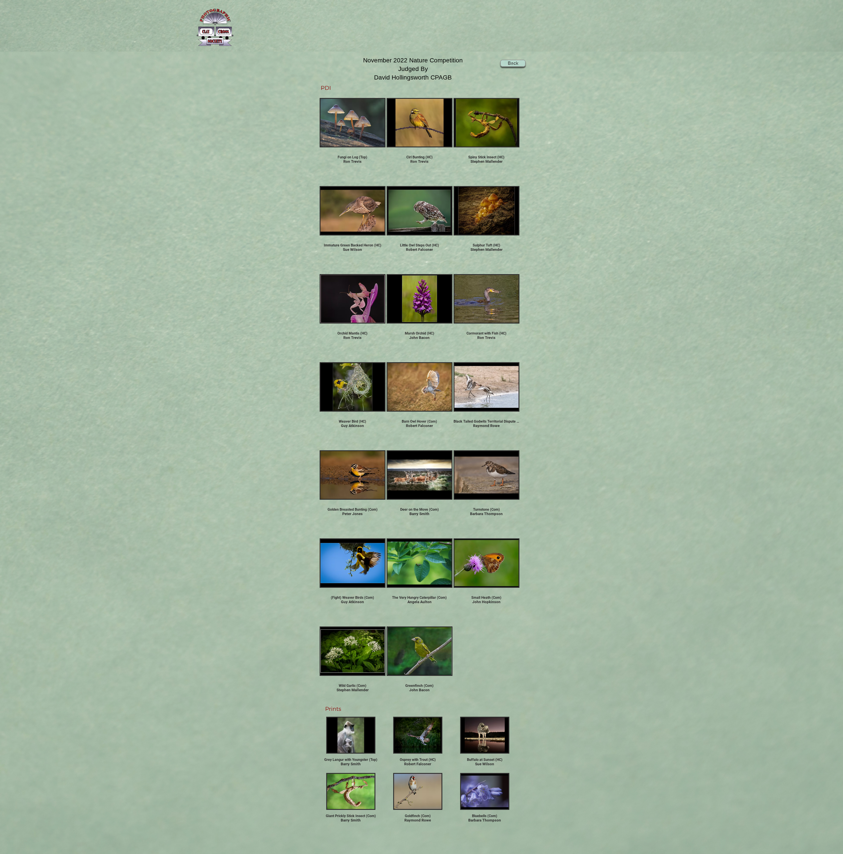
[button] (352, 134)
